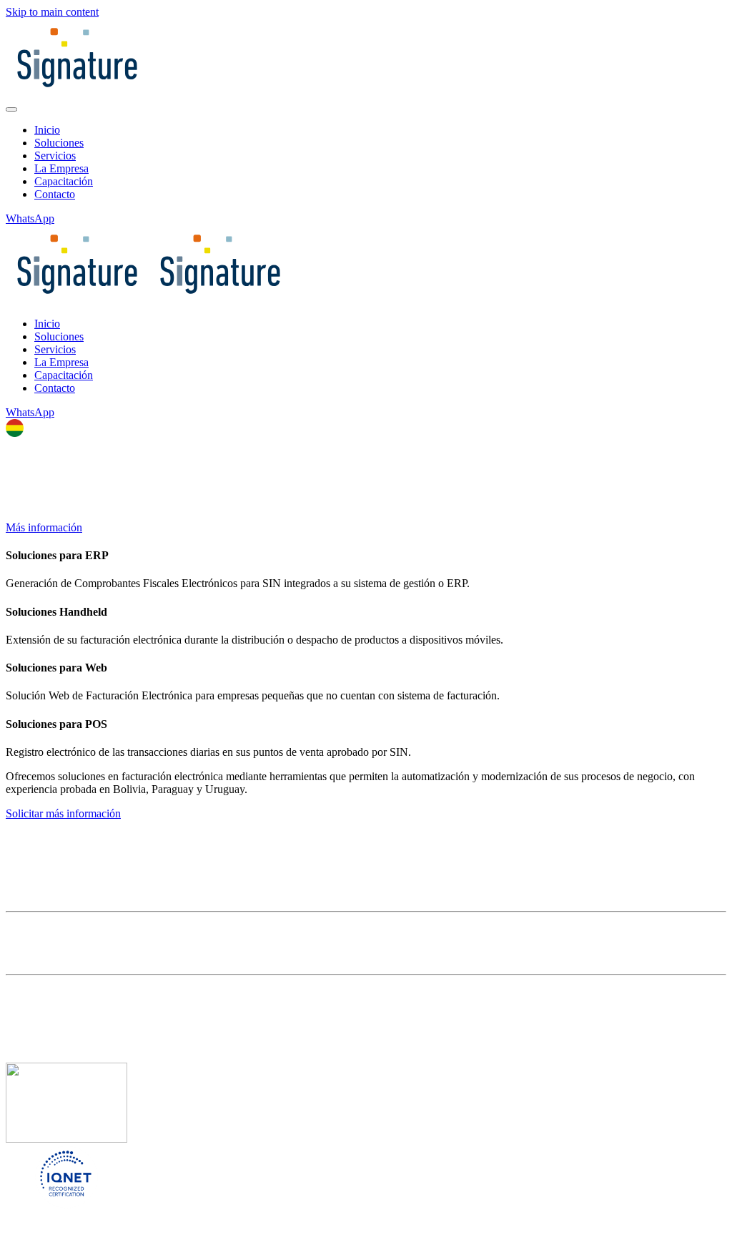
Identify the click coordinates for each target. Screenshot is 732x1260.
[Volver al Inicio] (77, 93)
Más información (44, 527)
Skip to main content (52, 12)
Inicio (47, 130)
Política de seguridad (56, 826)
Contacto (54, 194)
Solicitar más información (63, 813)
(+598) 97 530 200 (48, 1044)
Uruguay (84, 1242)
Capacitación (63, 181)
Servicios (55, 155)
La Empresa (61, 168)
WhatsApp (30, 218)
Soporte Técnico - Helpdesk (69, 898)
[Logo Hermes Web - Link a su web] (59, 886)
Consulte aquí (38, 961)
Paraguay (29, 1242)
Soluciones (59, 143)
